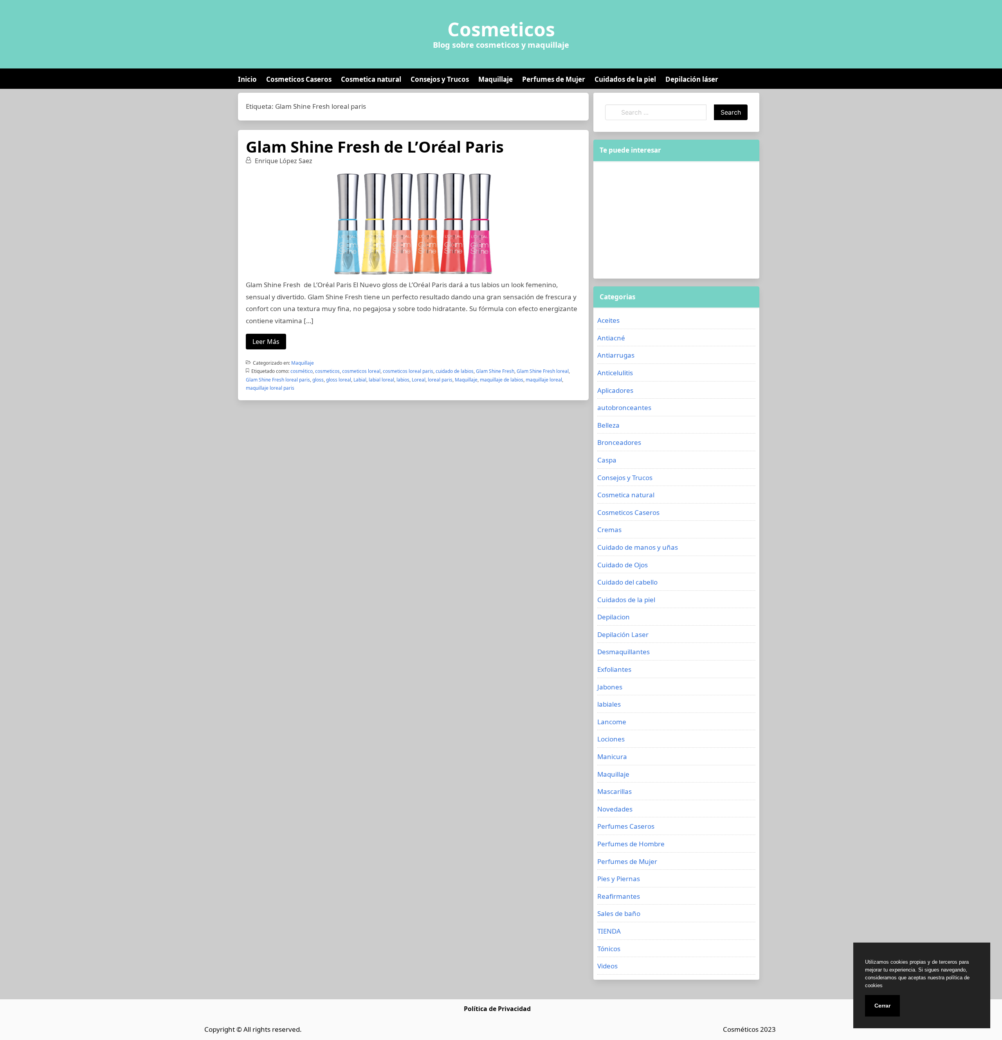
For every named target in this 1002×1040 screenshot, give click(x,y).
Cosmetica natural (371, 79)
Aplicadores (615, 390)
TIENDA (609, 931)
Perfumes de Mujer (553, 79)
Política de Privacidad (497, 1008)
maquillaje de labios (501, 379)
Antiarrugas (615, 355)
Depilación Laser (623, 634)
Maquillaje (495, 79)
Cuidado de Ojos (622, 564)
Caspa (606, 459)
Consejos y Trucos (440, 79)
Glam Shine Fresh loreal (543, 371)
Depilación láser (691, 79)
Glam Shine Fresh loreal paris (278, 379)
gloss (318, 379)
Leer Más (265, 341)
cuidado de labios (455, 371)
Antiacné (611, 337)
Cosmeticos (501, 29)
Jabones (609, 686)
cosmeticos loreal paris (408, 371)
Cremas (609, 529)
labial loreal (381, 379)
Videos (607, 965)
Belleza (608, 425)
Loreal (418, 379)
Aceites (608, 320)
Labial (359, 379)
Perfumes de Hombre (631, 843)
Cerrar (882, 1005)
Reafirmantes (618, 896)
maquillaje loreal (544, 379)
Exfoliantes (614, 669)
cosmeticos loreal (361, 371)
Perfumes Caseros (625, 826)
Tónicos (608, 948)
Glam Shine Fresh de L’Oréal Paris (375, 146)
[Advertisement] (676, 220)
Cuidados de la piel (625, 79)
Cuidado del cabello (627, 582)
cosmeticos (327, 371)
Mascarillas (614, 791)
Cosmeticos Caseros (299, 79)
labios (402, 379)
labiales (609, 704)
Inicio (247, 79)
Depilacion (613, 616)
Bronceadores (619, 442)
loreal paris (440, 379)
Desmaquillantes (623, 651)
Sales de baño (618, 913)
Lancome (611, 721)
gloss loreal (338, 379)
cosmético (301, 371)
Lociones (611, 738)
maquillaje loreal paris (270, 388)
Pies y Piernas (618, 878)
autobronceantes (624, 407)
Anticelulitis (615, 372)
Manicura (612, 756)
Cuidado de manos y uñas (637, 547)
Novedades (615, 808)
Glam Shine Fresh (495, 371)
